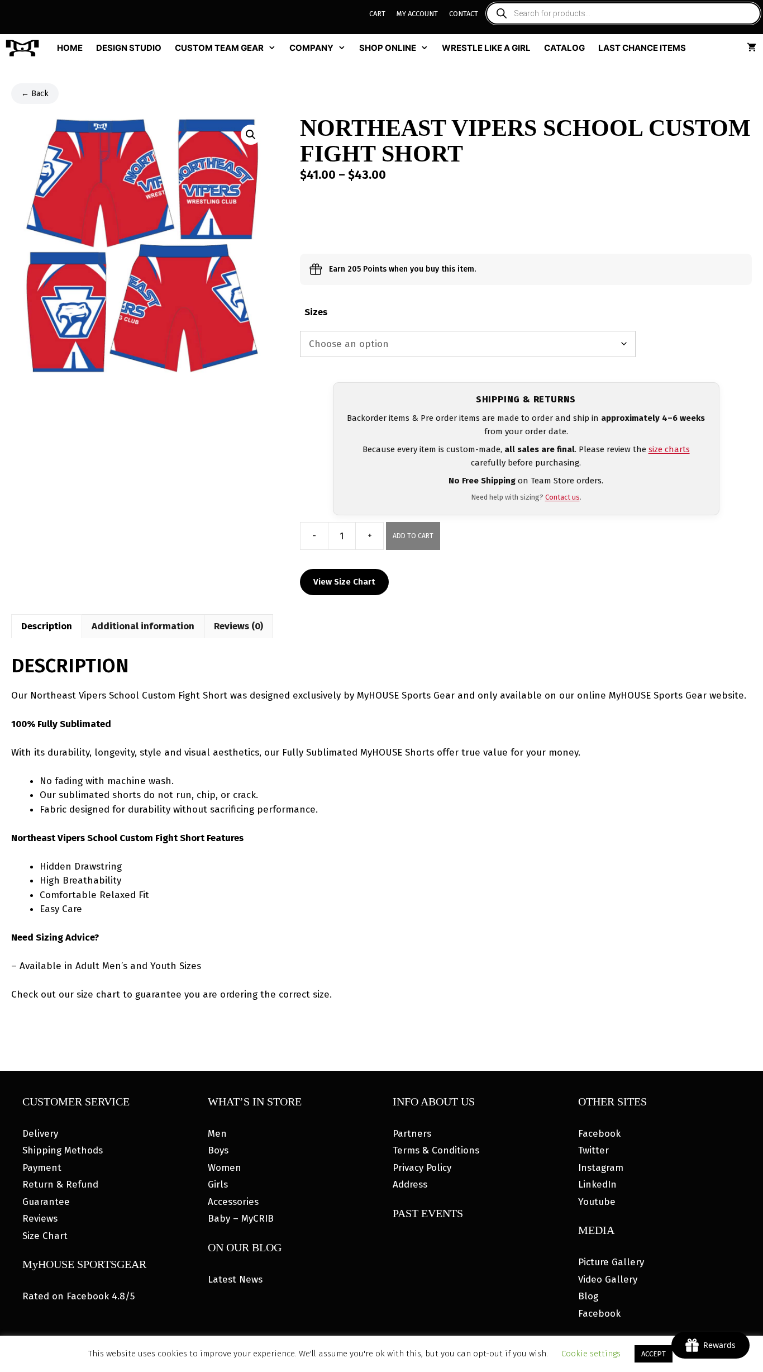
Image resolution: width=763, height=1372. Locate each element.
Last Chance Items (642, 47)
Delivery (40, 1134)
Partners (412, 1134)
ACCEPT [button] (653, 1354)
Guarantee (46, 1202)
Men (217, 1134)
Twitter (593, 1150)
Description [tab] (46, 626)
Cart (377, 14)
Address (410, 1184)
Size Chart (45, 1236)
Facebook (599, 1134)
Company (311, 47)
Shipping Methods (62, 1150)
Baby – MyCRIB (241, 1218)
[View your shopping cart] (751, 48)
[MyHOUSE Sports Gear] (25, 48)
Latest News (235, 1279)
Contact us (562, 497)
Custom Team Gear (219, 47)
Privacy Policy (422, 1168)
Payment (41, 1168)
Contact (463, 14)
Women (224, 1168)
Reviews (40, 1218)
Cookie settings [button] (591, 1354)
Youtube (597, 1202)
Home (70, 47)
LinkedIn (597, 1184)
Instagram (600, 1168)
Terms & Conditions (436, 1150)
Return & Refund (60, 1184)
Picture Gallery (611, 1262)
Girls (218, 1184)
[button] (251, 135)
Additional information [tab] (143, 626)
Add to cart (413, 536)
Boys (218, 1150)
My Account (417, 14)
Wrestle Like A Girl (486, 47)
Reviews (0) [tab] (238, 626)
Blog (588, 1296)
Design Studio (128, 47)
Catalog (564, 47)
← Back (35, 93)
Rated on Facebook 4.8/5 (78, 1296)
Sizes (315, 312)
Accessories (233, 1202)
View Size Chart (344, 582)
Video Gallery (607, 1279)
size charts (669, 449)
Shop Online (387, 47)
